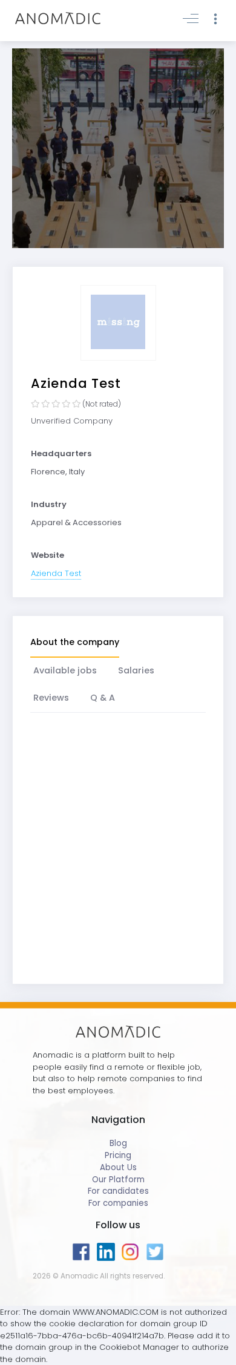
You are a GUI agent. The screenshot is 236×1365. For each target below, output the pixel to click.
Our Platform (118, 1179)
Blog (118, 1143)
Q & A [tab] (102, 698)
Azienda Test (56, 573)
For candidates (118, 1191)
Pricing (118, 1155)
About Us (118, 1167)
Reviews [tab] (51, 698)
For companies (118, 1203)
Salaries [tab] (136, 670)
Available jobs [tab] (65, 670)
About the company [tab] (74, 642)
